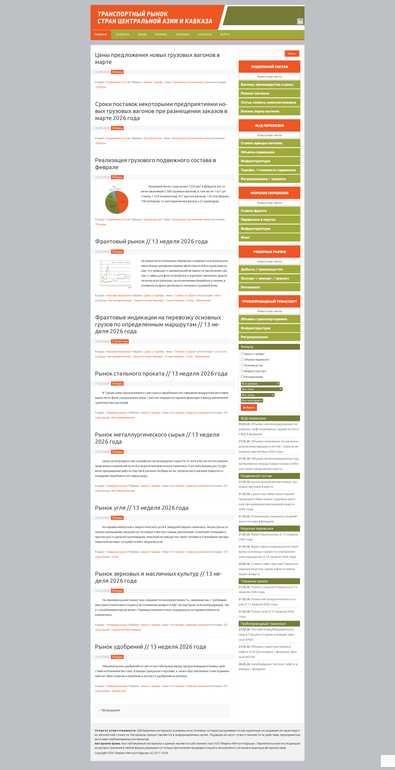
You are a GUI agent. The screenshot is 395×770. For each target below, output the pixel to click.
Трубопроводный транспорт (263, 623)
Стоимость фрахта (186, 295)
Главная (101, 34)
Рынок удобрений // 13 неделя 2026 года (150, 646)
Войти (224, 34)
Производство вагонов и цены (192, 82)
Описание (182, 34)
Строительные (175, 300)
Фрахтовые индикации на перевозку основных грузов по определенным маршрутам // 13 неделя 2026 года (158, 324)
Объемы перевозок (256, 359)
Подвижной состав (118, 82)
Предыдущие (109, 710)
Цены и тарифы (153, 82)
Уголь (190, 300)
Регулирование (253, 376)
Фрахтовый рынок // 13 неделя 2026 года (151, 241)
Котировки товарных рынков (189, 412)
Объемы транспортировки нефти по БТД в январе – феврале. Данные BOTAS (268, 651)
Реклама (161, 34)
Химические (203, 300)
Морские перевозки (118, 295)
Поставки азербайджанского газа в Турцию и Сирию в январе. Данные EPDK (267, 634)
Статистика (120, 341)
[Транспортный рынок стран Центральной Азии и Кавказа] (197, 28)
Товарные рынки (116, 412)
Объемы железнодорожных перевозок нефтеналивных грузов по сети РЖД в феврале (269, 429)
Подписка (122, 34)
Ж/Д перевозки (253, 418)
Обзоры (117, 72)
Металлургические (120, 300)
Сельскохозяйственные (149, 300)
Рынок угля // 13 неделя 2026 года (142, 507)
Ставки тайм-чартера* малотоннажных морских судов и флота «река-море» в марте (269, 569)
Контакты (204, 34)
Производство (152, 138)
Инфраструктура (255, 371)
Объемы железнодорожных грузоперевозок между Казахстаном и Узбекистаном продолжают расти (269, 463)
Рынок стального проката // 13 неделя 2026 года (161, 373)
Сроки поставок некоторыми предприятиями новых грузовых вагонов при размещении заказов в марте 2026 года (161, 111)
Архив (142, 34)
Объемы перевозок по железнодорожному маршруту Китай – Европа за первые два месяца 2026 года (269, 446)
